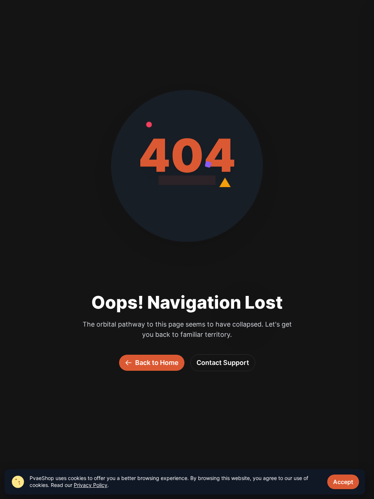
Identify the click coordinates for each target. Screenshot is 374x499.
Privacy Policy (90, 485)
